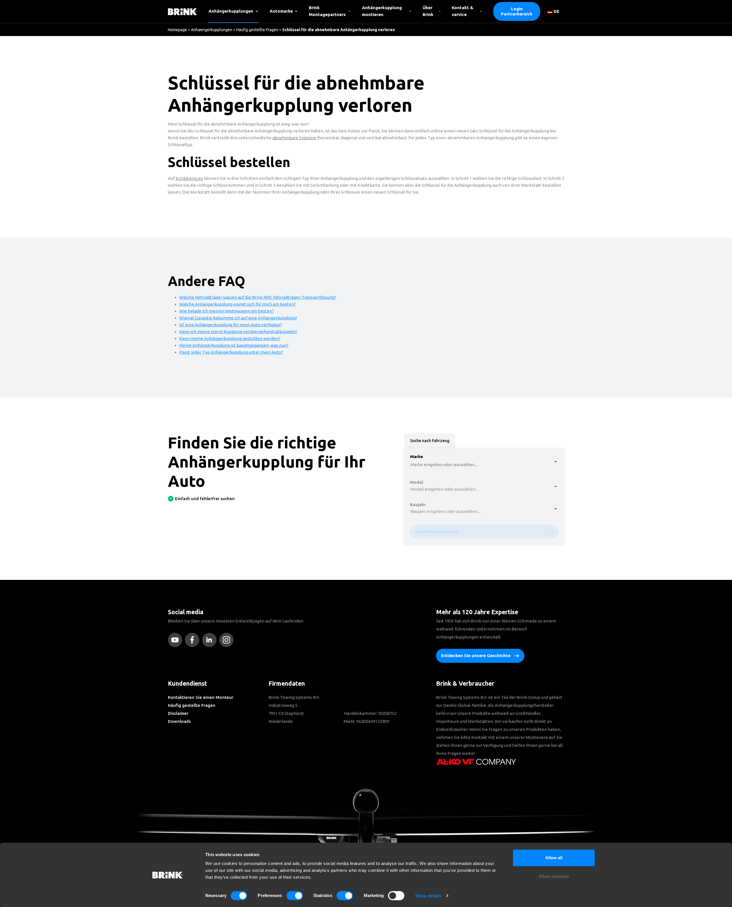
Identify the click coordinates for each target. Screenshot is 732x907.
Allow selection (554, 876)
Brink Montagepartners (327, 11)
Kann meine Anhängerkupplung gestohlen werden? (230, 338)
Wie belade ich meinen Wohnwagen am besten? (226, 311)
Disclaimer (178, 713)
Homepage (177, 29)
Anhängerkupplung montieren (382, 11)
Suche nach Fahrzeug (429, 440)
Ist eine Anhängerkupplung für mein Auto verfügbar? (230, 324)
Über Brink (428, 11)
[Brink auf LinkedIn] (210, 640)
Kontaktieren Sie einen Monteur (200, 697)
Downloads (179, 721)
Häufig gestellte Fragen (257, 29)
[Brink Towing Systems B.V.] (182, 11)
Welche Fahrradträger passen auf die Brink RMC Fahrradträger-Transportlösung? (257, 297)
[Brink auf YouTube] (176, 640)
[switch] (295, 895)
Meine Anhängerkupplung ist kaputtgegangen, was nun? (234, 345)
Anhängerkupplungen (230, 11)
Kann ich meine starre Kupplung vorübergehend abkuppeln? (238, 331)
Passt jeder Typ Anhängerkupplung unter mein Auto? (231, 352)
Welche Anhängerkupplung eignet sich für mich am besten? (237, 304)
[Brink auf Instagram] (227, 640)
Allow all (553, 857)
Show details (428, 895)
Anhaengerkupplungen (211, 29)
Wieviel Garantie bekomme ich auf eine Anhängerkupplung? (238, 317)
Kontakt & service (462, 11)
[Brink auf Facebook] (193, 640)
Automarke (281, 11)
